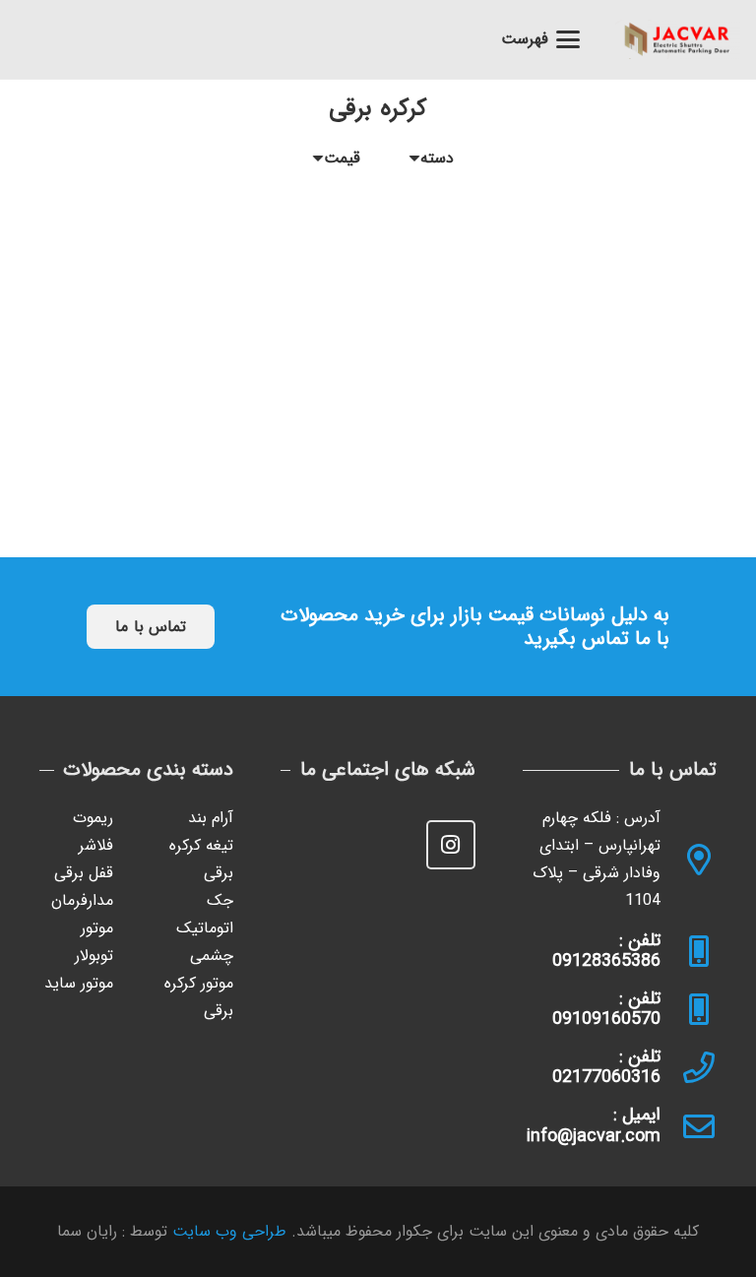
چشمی (211, 955)
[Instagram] (450, 844)
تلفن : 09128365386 (606, 951)
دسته (437, 158)
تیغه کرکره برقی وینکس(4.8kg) (551, 444)
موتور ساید (78, 983)
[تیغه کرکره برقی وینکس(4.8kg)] (551, 305)
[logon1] (677, 39)
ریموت (93, 817)
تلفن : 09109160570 (606, 1009)
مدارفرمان (82, 900)
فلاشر (96, 845)
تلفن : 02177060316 (606, 1067)
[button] (541, 39)
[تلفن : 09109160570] (689, 1009)
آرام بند (210, 817)
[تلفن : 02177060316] (689, 1067)
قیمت (342, 158)
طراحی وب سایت (229, 1231)
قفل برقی (83, 873)
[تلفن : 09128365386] (689, 951)
